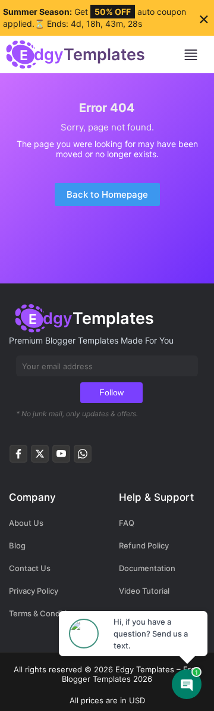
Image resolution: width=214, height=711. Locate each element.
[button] (195, 54)
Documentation (147, 568)
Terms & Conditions (44, 613)
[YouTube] (61, 457)
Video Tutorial (144, 590)
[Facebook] (18, 457)
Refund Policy (144, 545)
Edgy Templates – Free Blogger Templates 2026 (131, 674)
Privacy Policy (33, 590)
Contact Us (30, 568)
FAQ (126, 523)
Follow (111, 392)
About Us (26, 523)
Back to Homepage (107, 194)
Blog (17, 545)
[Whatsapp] (83, 457)
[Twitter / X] (40, 457)
